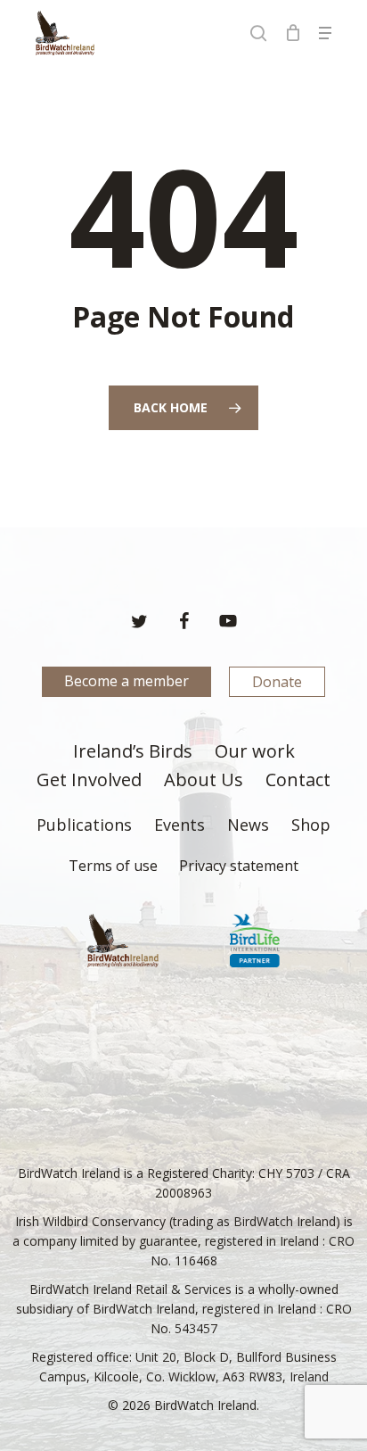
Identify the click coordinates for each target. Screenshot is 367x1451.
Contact (297, 781)
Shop (310, 825)
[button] (325, 33)
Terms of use (113, 865)
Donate (277, 682)
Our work (255, 752)
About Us (203, 781)
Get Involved (89, 781)
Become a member (126, 681)
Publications (84, 825)
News (248, 825)
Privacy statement (238, 865)
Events (179, 825)
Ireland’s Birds (132, 752)
